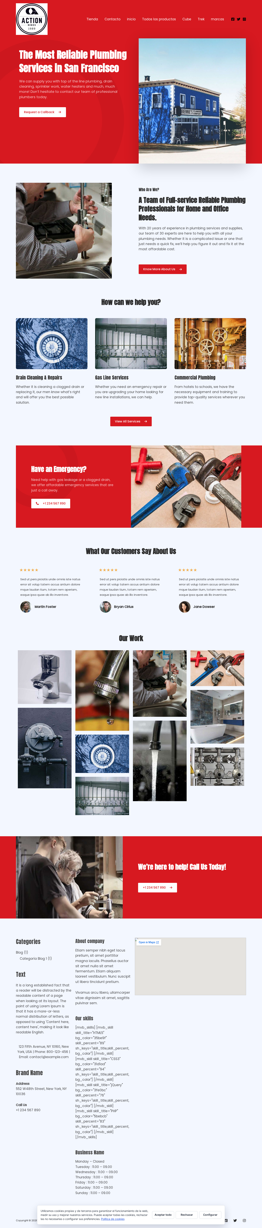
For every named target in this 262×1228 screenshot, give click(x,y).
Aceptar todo (163, 1214)
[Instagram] (244, 19)
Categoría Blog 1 (33, 958)
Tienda (92, 19)
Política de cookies (112, 1219)
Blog (19, 952)
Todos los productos (159, 19)
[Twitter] (238, 19)
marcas (217, 19)
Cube (186, 19)
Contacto (112, 19)
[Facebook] (233, 19)
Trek (201, 19)
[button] (131, 421)
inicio (131, 19)
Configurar (210, 1214)
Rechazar (187, 1214)
